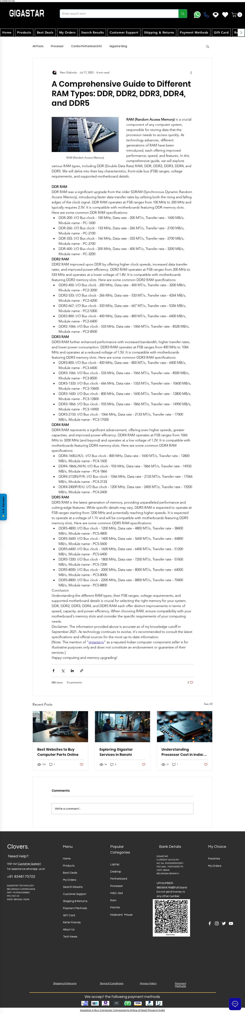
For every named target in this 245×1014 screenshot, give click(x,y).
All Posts (38, 46)
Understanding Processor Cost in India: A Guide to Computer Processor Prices (184, 752)
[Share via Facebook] (53, 670)
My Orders (69, 879)
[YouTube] (231, 923)
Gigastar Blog (118, 46)
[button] (237, 14)
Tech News (70, 936)
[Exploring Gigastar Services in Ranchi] (122, 726)
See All (208, 704)
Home (67, 858)
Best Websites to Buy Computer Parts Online (57, 752)
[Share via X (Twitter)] (63, 670)
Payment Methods (75, 908)
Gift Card (69, 915)
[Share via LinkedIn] (72, 670)
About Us (68, 929)
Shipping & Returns (75, 901)
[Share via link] (81, 670)
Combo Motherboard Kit (86, 46)
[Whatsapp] (197, 14)
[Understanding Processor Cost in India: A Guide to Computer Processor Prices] (184, 726)
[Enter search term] (182, 13)
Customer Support (29, 863)
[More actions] (191, 72)
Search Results (72, 887)
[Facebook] (209, 923)
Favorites (214, 858)
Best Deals (70, 872)
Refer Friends (72, 922)
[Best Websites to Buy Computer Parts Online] (60, 726)
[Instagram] (216, 923)
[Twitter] (223, 923)
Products (68, 865)
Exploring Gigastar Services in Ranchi (116, 752)
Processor (57, 46)
